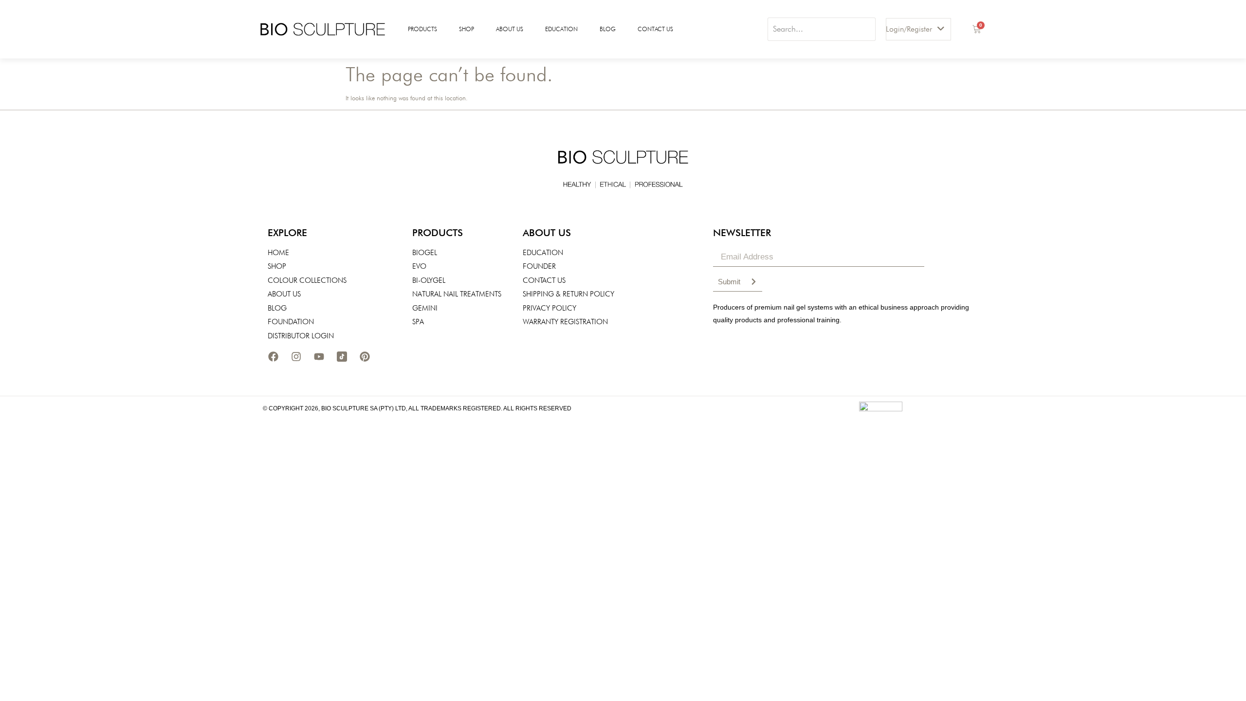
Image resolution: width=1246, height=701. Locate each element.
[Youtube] (319, 356)
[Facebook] (273, 356)
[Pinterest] (364, 356)
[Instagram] (296, 356)
